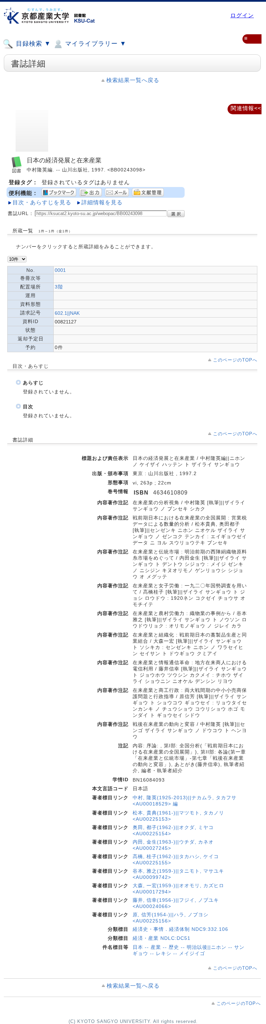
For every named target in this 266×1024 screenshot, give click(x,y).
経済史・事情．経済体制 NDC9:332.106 (180, 929)
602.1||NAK (67, 313)
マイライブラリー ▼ (94, 43)
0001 (60, 270)
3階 (59, 287)
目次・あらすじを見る (41, 202)
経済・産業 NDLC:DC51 (161, 938)
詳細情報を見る (102, 202)
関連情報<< (246, 108)
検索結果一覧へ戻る (132, 80)
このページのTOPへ (235, 360)
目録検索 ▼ (32, 43)
